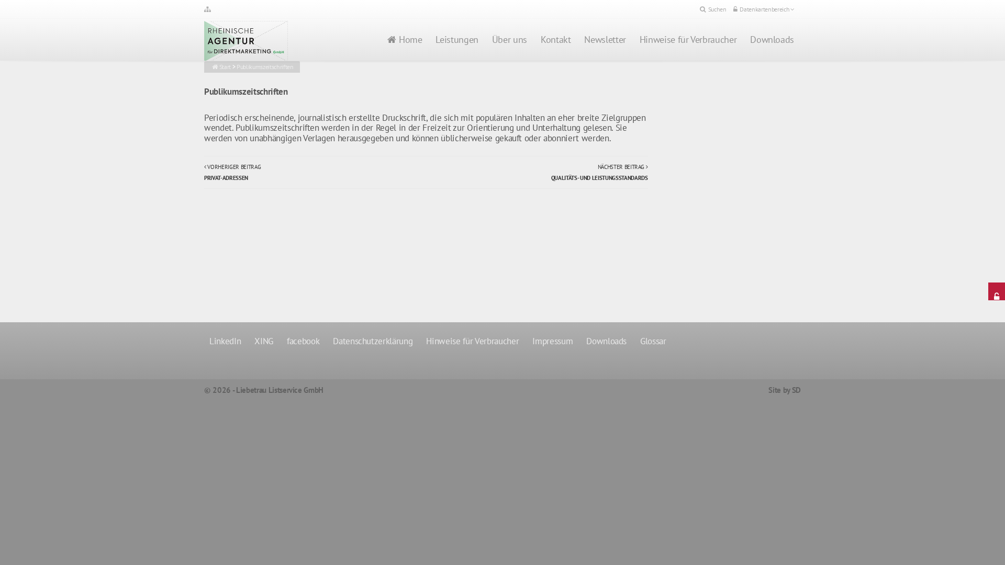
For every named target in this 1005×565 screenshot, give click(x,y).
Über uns (509, 39)
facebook (303, 341)
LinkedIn (225, 341)
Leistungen (457, 39)
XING (263, 341)
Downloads (772, 39)
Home (410, 39)
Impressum (552, 341)
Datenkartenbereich (764, 9)
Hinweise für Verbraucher (688, 39)
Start (225, 67)
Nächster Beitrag (599, 172)
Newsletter (605, 39)
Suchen (717, 9)
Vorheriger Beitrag (232, 172)
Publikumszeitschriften (265, 67)
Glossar (653, 341)
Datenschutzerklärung (372, 341)
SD (796, 390)
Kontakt (556, 39)
